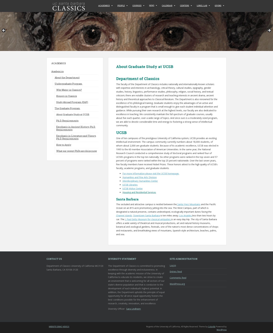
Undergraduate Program (68, 83)
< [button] (4, 30)
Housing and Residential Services (139, 192)
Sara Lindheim (133, 308)
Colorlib (211, 326)
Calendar (167, 5)
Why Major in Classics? (69, 89)
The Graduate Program (67, 108)
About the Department (67, 77)
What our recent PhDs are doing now (76, 150)
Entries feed (176, 271)
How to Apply (63, 144)
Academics (104, 5)
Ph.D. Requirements (67, 120)
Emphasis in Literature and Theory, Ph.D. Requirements (76, 137)
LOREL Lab (202, 5)
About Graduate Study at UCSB (72, 114)
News (151, 5)
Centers (184, 5)
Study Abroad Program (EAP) (72, 102)
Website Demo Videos (59, 326)
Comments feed (178, 277)
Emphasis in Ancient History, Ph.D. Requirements (75, 128)
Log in (173, 265)
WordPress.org (177, 283)
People (121, 5)
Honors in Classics (66, 96)
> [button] (269, 30)
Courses (137, 5)
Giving (218, 5)
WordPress (222, 329)
